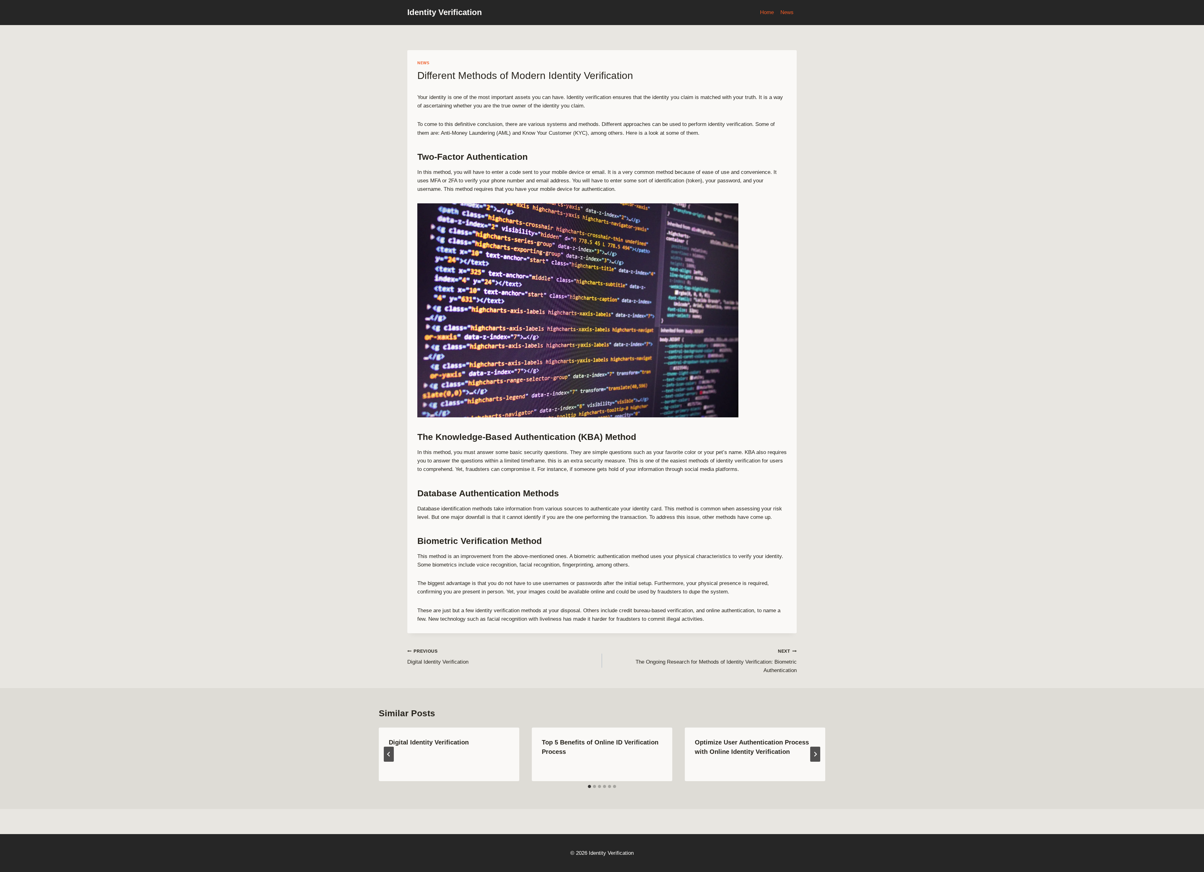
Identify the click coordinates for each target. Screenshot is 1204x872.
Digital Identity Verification (437, 657)
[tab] (589, 786)
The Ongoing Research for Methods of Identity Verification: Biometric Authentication (716, 661)
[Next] (815, 754)
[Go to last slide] (389, 754)
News (787, 12)
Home (767, 12)
